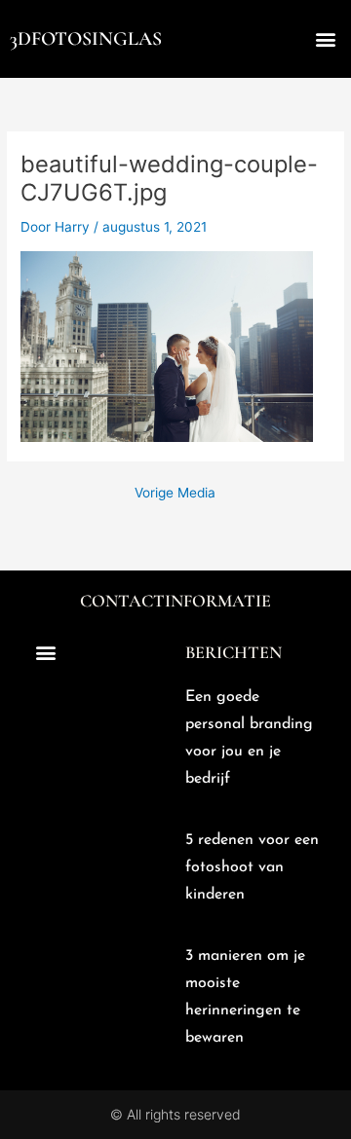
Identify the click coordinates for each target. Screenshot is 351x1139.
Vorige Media (175, 493)
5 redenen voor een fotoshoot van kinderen (252, 867)
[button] (325, 39)
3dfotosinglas (86, 39)
